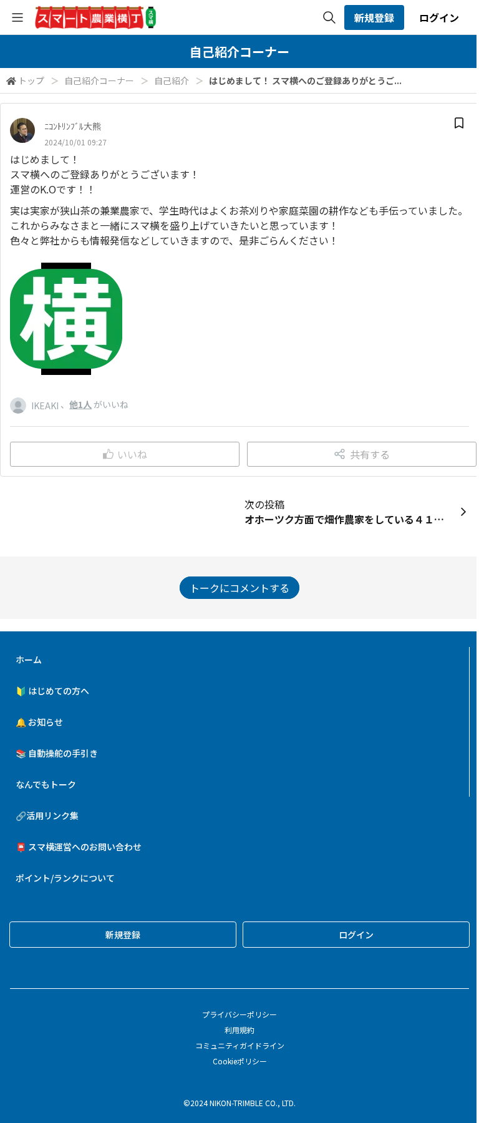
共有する (370, 454)
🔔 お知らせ (39, 722)
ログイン (439, 17)
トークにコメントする (239, 587)
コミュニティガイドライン (239, 1045)
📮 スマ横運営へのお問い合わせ (79, 846)
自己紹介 (171, 80)
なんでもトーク (46, 784)
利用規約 (239, 1029)
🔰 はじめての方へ (52, 690)
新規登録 (374, 17)
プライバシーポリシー (239, 1014)
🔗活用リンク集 (47, 815)
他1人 (80, 404)
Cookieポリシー (240, 1061)
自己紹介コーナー (99, 80)
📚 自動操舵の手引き (57, 753)
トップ (31, 80)
